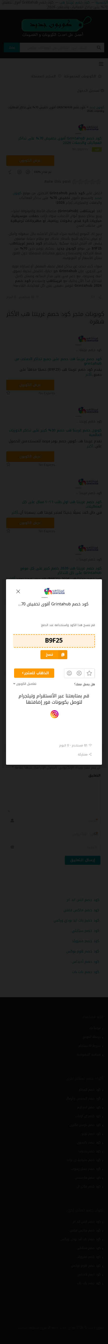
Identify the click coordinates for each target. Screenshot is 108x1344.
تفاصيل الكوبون (26, 684)
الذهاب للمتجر (36, 673)
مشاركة (83, 754)
